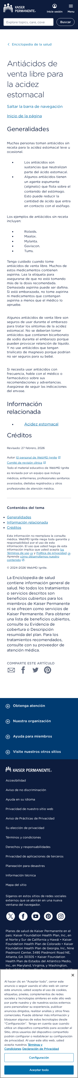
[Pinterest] (47, 916)
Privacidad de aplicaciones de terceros (34, 856)
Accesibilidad (16, 780)
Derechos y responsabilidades (28, 847)
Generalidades (19, 517)
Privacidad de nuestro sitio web (29, 809)
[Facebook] (22, 916)
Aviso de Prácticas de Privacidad (30, 818)
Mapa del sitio (16, 885)
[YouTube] (35, 916)
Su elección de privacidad (25, 828)
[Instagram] (60, 916)
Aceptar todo (39, 1070)
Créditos (14, 528)
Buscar (65, 22)
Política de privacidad (51, 553)
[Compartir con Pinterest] (47, 670)
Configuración (39, 1057)
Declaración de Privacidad (40, 1048)
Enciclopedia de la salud (30, 44)
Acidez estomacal (41, 424)
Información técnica (21, 875)
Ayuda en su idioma (20, 799)
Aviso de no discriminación (26, 790)
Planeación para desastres (25, 866)
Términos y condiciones (23, 837)
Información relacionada (27, 522)
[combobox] (28, 22)
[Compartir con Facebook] (23, 670)
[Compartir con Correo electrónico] (11, 670)
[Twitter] (10, 916)
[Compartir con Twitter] (35, 670)
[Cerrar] (73, 975)
